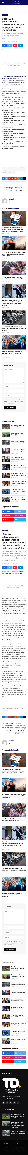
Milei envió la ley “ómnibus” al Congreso (8, 188)
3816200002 (10, 1098)
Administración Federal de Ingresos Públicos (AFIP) (13, 169)
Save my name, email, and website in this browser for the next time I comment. (13, 401)
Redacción (12, 199)
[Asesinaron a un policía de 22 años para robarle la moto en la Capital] (6, 499)
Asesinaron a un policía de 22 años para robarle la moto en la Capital (18, 499)
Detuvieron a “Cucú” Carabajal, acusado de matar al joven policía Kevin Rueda (17, 435)
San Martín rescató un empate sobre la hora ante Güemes (17, 426)
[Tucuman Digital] (14, 2)
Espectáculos (15, 1149)
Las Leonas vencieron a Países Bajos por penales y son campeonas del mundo (18, 492)
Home (6, 1147)
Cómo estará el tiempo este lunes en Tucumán (18, 442)
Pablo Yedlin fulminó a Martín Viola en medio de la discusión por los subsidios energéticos (18, 476)
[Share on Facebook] (4, 45)
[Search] (25, 2)
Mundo (13, 1151)
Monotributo (12, 172)
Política (23, 1147)
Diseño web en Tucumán (18, 1143)
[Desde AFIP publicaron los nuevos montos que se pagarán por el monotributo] (14, 55)
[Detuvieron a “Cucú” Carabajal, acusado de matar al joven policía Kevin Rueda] (6, 434)
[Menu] (3, 2)
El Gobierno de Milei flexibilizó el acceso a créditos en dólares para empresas (12, 353)
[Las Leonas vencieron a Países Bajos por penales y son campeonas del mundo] (6, 491)
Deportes (7, 1151)
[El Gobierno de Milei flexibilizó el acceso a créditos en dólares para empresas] (14, 342)
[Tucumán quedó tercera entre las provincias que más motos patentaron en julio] (14, 317)
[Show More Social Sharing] (24, 45)
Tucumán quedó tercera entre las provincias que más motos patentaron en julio (14, 328)
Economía (5, 15)
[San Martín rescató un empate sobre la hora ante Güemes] (6, 426)
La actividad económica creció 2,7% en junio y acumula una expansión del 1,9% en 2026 (14, 254)
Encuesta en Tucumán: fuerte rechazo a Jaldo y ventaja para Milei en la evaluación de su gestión (18, 468)
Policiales (22, 1149)
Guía (24, 1151)
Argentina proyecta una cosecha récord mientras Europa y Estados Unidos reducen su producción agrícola (12, 302)
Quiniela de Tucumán (14, 1147)
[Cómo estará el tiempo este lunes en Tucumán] (6, 442)
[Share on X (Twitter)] (9, 45)
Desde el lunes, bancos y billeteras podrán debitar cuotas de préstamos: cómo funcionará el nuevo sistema (13, 229)
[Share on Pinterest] (15, 45)
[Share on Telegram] (20, 45)
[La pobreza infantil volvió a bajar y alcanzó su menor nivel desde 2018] (14, 268)
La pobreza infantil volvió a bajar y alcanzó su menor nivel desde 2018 (12, 278)
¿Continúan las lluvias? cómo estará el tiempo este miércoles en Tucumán (7, 729)
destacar (5, 172)
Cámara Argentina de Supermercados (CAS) (13, 708)
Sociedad (19, 1151)
